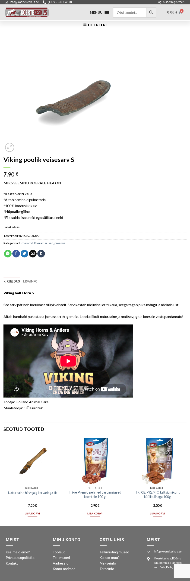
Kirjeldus (11, 281)
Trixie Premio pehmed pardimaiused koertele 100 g (95, 494)
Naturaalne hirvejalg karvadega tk (32, 493)
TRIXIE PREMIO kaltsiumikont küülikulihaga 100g (157, 494)
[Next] (186, 481)
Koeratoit (27, 243)
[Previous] (3, 481)
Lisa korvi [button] (32, 513)
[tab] (11, 281)
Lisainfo (30, 281)
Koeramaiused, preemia (49, 243)
